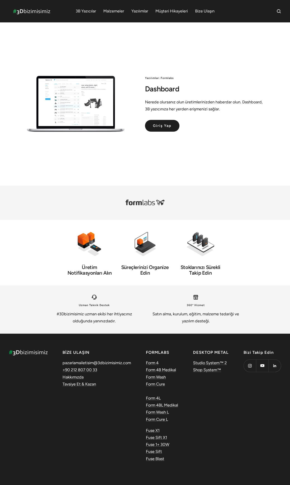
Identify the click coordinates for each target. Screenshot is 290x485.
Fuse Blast (155, 458)
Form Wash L (157, 412)
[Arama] (279, 11)
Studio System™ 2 (210, 362)
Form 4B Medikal (161, 369)
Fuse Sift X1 (156, 437)
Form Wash (156, 377)
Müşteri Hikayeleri (171, 11)
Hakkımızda (73, 377)
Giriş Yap (162, 126)
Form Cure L (157, 419)
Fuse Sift (154, 451)
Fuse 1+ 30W (157, 444)
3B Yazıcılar (86, 11)
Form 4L (153, 398)
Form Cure (155, 384)
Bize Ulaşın (205, 11)
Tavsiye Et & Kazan (79, 384)
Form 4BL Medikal (162, 405)
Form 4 (152, 362)
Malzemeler (113, 11)
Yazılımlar (139, 11)
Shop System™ (207, 369)
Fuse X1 (153, 430)
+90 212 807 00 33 (80, 369)
